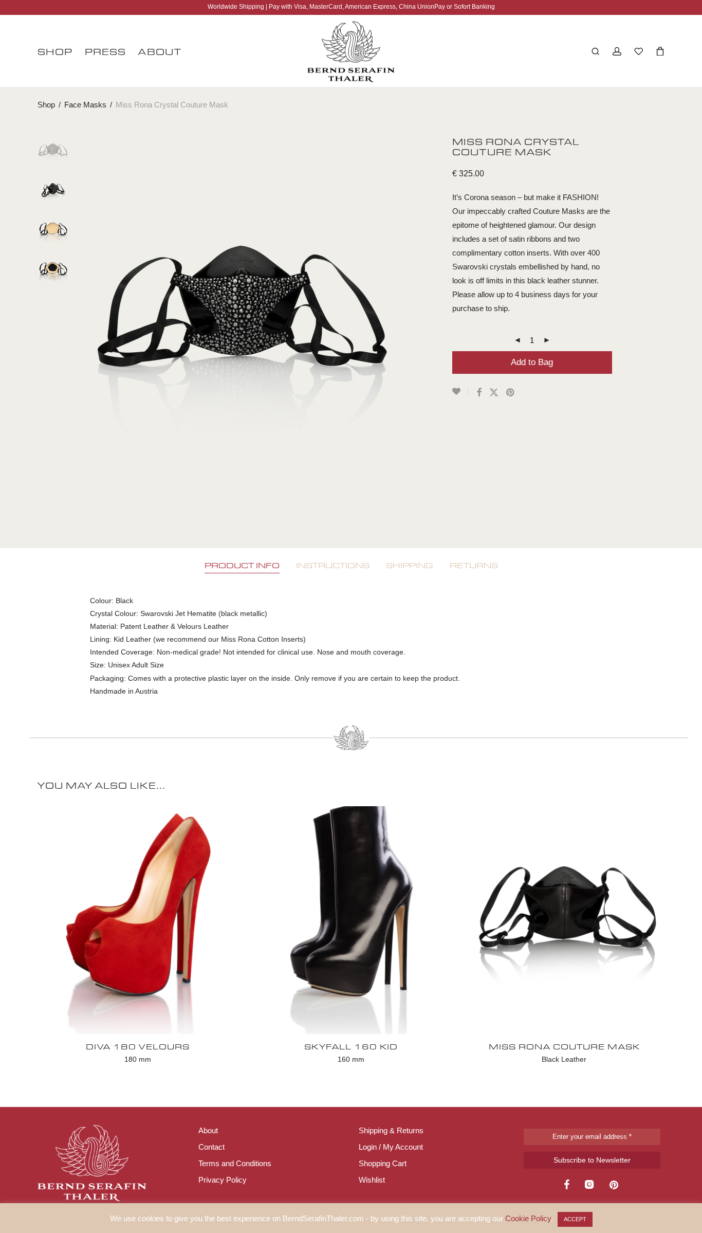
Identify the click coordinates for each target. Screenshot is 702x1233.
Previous (96, 327)
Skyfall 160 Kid (351, 1046)
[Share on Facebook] (479, 393)
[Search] (595, 51)
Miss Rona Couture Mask (564, 1046)
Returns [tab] (474, 565)
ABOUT (159, 51)
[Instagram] (589, 1185)
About (208, 1130)
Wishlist (372, 1179)
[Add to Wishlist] (460, 391)
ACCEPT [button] (575, 1219)
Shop (46, 104)
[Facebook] (566, 1185)
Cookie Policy (528, 1218)
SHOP (55, 51)
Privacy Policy (222, 1179)
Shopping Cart (383, 1163)
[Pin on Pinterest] (510, 393)
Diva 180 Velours (138, 1046)
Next (390, 327)
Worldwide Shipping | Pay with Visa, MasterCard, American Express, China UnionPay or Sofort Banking (351, 6)
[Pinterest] (614, 1185)
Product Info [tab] (242, 565)
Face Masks (85, 104)
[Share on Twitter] (493, 393)
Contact (211, 1147)
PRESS (105, 51)
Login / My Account (391, 1147)
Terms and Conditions (234, 1163)
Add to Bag (532, 362)
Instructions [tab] (333, 565)
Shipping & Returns (391, 1130)
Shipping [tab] (409, 565)
